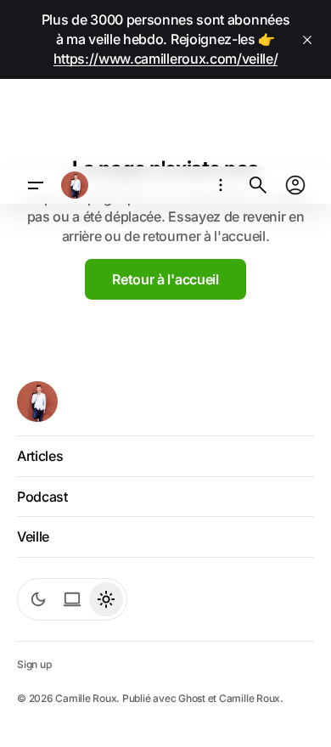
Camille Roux (249, 698)
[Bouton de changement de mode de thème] (38, 599)
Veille (33, 536)
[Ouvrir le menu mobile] (35, 185)
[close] (307, 40)
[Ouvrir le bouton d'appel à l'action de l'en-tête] (220, 185)
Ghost (191, 698)
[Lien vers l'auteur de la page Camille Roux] (74, 185)
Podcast (42, 496)
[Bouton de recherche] (258, 185)
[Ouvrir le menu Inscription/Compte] (295, 185)
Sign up (34, 664)
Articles (40, 455)
